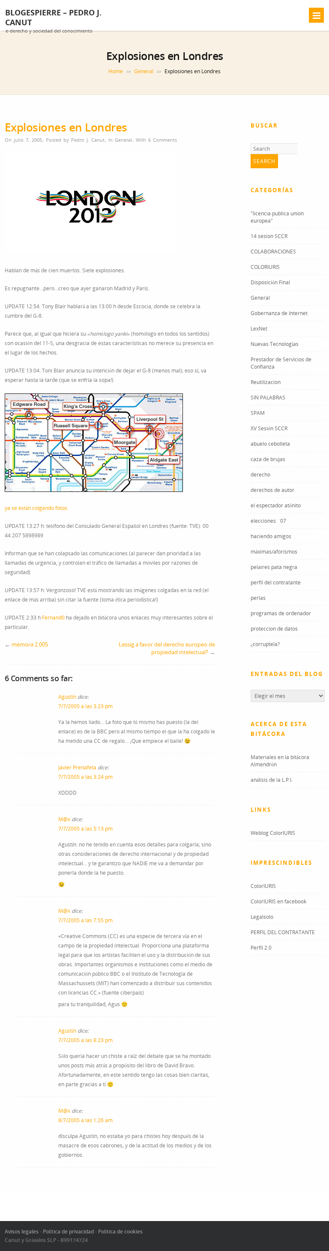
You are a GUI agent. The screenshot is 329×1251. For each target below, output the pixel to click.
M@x (64, 819)
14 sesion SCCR (269, 236)
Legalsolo (262, 916)
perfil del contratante (276, 582)
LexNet (259, 328)
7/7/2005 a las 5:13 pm (85, 828)
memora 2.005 (30, 644)
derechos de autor (272, 490)
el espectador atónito (276, 505)
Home (115, 71)
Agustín (67, 696)
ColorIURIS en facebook (278, 901)
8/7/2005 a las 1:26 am (85, 1120)
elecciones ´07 (268, 520)
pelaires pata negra (274, 567)
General (143, 71)
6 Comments (162, 140)
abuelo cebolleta (270, 443)
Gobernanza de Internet (279, 313)
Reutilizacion (266, 382)
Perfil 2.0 (261, 947)
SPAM (258, 413)
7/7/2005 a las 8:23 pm (85, 1040)
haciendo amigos (271, 536)
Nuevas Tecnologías (275, 344)
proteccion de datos (274, 628)
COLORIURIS (265, 267)
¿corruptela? (265, 644)
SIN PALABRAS (268, 397)
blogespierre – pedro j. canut (53, 17)
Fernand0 (54, 617)
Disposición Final (270, 282)
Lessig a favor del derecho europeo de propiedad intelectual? (167, 648)
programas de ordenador (281, 613)
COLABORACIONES (273, 251)
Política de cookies (120, 1231)
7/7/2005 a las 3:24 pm (85, 776)
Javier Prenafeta (77, 767)
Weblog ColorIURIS (273, 833)
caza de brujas (268, 459)
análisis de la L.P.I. (272, 779)
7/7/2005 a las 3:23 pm (85, 706)
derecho (260, 474)
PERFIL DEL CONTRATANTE (283, 932)
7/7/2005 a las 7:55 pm (85, 920)
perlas (258, 598)
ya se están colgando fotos (36, 508)
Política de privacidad (68, 1231)
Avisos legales (22, 1231)
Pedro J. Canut (88, 140)
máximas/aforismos (274, 551)
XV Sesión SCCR (269, 428)
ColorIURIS (263, 886)
